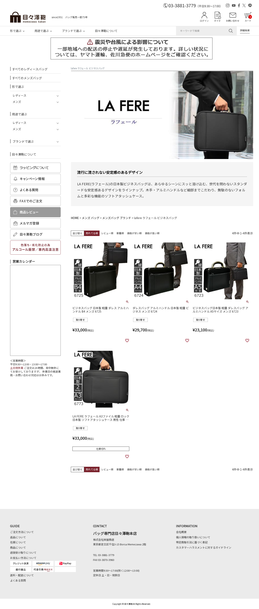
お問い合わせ (232, 20)
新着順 (120, 233)
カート (248, 18)
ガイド (217, 20)
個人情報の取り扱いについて (193, 537)
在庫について (18, 542)
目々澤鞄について (106, 31)
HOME (75, 218)
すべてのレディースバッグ (30, 69)
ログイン (204, 20)
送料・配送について (22, 575)
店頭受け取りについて (23, 552)
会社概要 (181, 532)
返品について (18, 537)
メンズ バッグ (90, 218)
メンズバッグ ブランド (116, 218)
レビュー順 (107, 233)
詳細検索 (245, 30)
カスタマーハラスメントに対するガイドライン (203, 547)
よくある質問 (18, 580)
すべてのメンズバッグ (27, 78)
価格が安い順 (134, 233)
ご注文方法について (22, 532)
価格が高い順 (152, 233)
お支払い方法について (23, 558)
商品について (18, 547)
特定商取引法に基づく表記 (192, 542)
